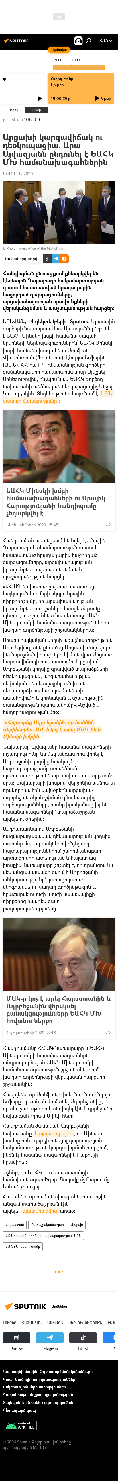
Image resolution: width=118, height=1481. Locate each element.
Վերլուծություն (85, 1322)
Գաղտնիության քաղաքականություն (38, 1394)
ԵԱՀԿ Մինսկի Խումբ (22, 1246)
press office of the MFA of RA (41, 248)
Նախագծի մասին (20, 1371)
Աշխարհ (55, 1322)
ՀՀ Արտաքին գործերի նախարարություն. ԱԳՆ (43, 1235)
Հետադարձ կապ (19, 1410)
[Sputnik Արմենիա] (17, 43)
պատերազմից (40, 1210)
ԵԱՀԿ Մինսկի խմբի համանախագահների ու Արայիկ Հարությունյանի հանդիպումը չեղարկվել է (55, 502)
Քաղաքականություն (47, 1224)
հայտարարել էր (53, 1133)
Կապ (8, 1379)
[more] (108, 524)
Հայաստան (14, 1224)
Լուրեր (9, 1322)
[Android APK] (20, 1426)
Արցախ (77, 1224)
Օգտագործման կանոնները (66, 1371)
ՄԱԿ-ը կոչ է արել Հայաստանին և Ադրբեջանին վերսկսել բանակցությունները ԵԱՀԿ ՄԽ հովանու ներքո (58, 1009)
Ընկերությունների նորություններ (34, 1387)
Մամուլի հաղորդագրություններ (45, 1379)
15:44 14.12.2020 (18, 173)
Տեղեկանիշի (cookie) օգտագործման (38, 1402)
